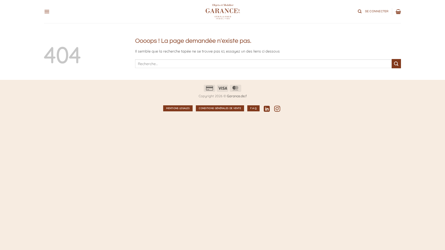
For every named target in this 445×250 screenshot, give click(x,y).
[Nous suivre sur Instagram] (277, 109)
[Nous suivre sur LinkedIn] (267, 109)
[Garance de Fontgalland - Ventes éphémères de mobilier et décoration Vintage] (222, 11)
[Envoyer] (396, 63)
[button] (47, 11)
